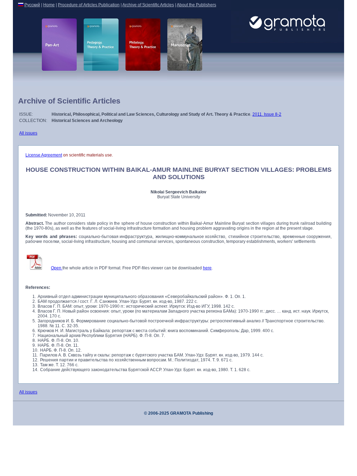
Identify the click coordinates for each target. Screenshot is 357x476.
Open (56, 268)
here (207, 268)
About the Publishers (196, 4)
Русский (32, 4)
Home (49, 4)
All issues (28, 133)
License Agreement (43, 155)
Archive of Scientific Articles (148, 4)
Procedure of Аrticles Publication (89, 4)
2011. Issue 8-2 (266, 114)
